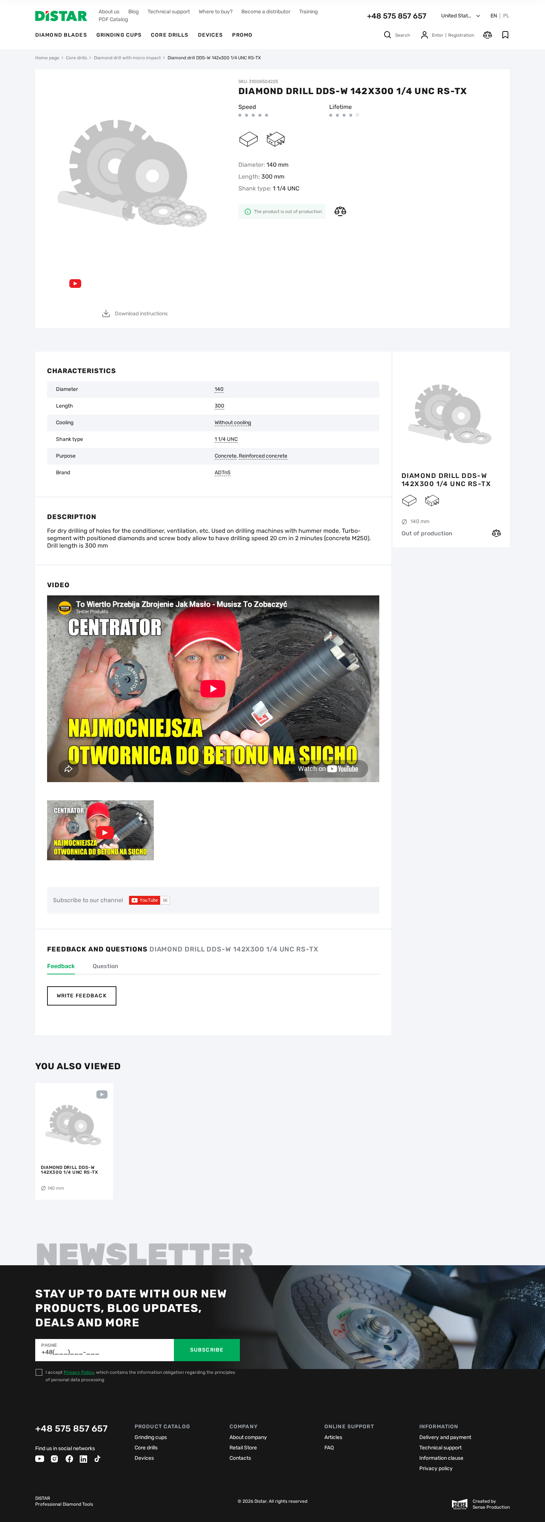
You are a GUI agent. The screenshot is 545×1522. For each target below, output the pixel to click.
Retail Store (243, 1448)
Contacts (240, 1458)
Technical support (169, 12)
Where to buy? (215, 12)
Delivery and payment (445, 1437)
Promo (242, 35)
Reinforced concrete (263, 456)
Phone (49, 1345)
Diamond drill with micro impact (127, 57)
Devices (210, 35)
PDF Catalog (113, 19)
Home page (47, 57)
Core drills (169, 35)
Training (308, 12)
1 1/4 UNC (226, 439)
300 (219, 406)
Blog (133, 12)
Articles (333, 1437)
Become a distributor (265, 12)
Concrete (226, 456)
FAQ (329, 1448)
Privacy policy (436, 1468)
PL (506, 16)
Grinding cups (119, 35)
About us (109, 12)
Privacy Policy (79, 1372)
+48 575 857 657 (396, 15)
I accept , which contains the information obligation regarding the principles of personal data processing (140, 1376)
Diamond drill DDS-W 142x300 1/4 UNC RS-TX (446, 480)
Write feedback (82, 996)
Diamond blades (61, 35)
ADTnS (223, 473)
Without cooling (233, 423)
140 (219, 389)
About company (248, 1437)
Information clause (441, 1458)
